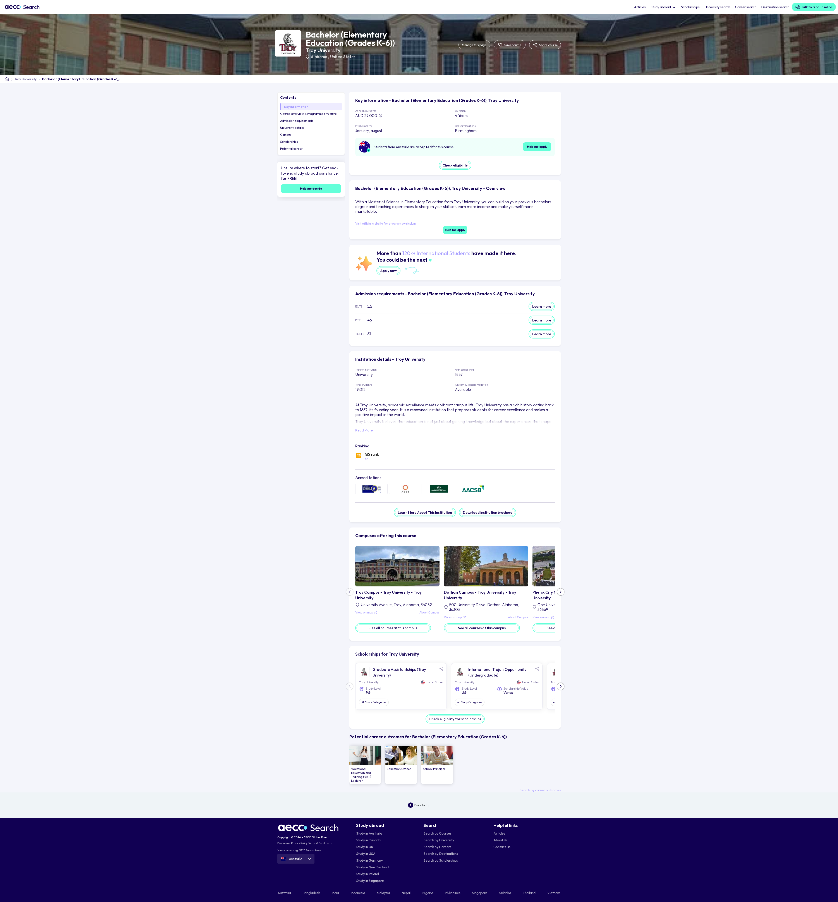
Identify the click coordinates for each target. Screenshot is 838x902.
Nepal (406, 893)
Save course (512, 45)
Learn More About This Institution (425, 512)
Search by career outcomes (540, 790)
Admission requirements (297, 121)
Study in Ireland (367, 874)
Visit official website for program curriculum (385, 223)
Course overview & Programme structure (308, 114)
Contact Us (501, 847)
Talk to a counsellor (816, 7)
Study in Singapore (370, 880)
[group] (365, 765)
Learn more (541, 306)
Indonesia (358, 893)
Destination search (775, 7)
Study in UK (364, 847)
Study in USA (366, 853)
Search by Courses (438, 833)
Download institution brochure (487, 512)
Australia (284, 893)
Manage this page (474, 45)
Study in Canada (368, 840)
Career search (745, 7)
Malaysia (384, 893)
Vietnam (554, 893)
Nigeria (428, 893)
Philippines (453, 893)
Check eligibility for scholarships (455, 719)
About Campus (429, 612)
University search (717, 7)
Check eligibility (455, 165)
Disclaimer (283, 843)
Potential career (291, 149)
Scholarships (690, 7)
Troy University (323, 50)
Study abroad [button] (661, 7)
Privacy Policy (299, 843)
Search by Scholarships (441, 860)
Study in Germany (369, 860)
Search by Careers (437, 847)
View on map (364, 612)
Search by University (439, 840)
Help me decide (311, 189)
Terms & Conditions (320, 843)
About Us (500, 840)
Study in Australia (369, 833)
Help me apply (537, 147)
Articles (640, 7)
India (336, 893)
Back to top (422, 805)
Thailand (529, 893)
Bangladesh (311, 893)
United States (342, 56)
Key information (296, 107)
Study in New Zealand (372, 867)
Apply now (388, 270)
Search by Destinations (441, 853)
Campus (285, 135)
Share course (548, 45)
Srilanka (505, 893)
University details (292, 128)
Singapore (480, 893)
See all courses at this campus (393, 628)
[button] (560, 591)
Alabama (319, 56)
